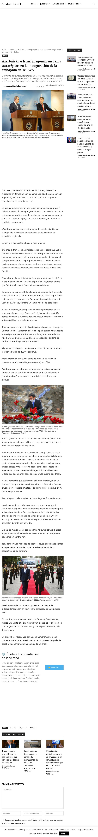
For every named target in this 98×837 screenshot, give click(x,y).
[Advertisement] (49, 31)
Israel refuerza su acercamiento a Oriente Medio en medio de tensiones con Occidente (86, 100)
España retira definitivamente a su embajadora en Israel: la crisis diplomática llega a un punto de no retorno (54, 760)
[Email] (39, 143)
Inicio (4, 49)
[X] (10, 143)
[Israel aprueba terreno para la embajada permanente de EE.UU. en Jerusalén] (32, 744)
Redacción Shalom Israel (16, 86)
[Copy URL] (51, 143)
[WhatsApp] (21, 143)
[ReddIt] (33, 143)
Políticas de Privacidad (47, 833)
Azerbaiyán (13, 728)
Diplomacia (23, 728)
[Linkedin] (27, 143)
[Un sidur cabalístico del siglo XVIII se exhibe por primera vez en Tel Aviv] (71, 78)
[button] (93, 4)
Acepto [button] (64, 833)
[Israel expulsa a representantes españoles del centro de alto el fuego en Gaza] (71, 118)
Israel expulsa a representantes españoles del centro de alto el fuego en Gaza (85, 122)
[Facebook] (4, 143)
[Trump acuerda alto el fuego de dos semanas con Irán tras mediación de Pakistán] (10, 744)
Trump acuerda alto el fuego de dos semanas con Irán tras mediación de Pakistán (10, 757)
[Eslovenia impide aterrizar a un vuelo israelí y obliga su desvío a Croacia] (71, 59)
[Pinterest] (16, 143)
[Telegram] (45, 143)
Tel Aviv (32, 728)
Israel (10, 49)
